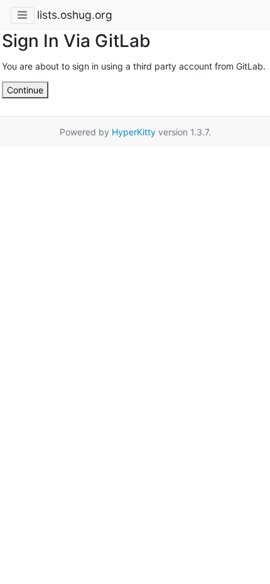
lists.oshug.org (74, 14)
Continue (25, 90)
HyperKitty (134, 132)
